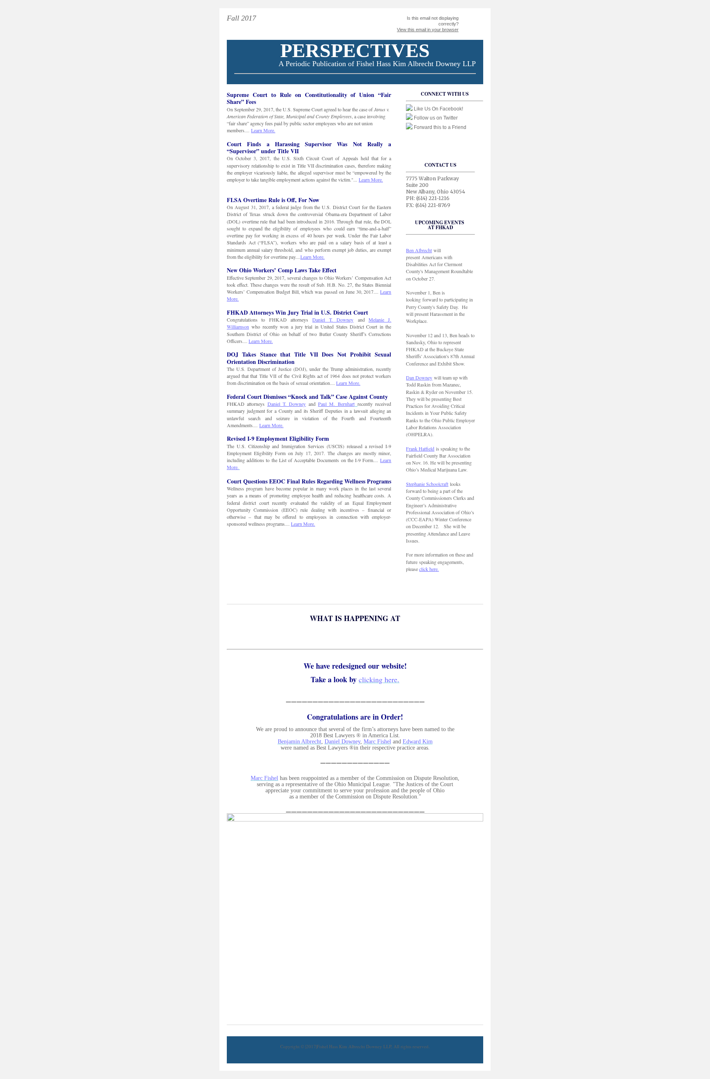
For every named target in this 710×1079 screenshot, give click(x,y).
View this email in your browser (428, 29)
